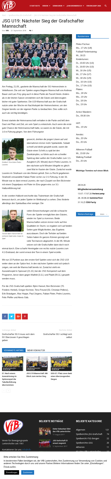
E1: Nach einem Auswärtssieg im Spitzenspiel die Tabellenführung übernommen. (9, 379)
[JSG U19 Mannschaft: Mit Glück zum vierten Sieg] (37, 363)
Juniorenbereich (74, 6)
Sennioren (57, 6)
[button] (105, 5)
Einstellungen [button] (11, 472)
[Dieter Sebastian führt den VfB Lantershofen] (45, 432)
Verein (45, 6)
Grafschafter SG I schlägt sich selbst (57, 336)
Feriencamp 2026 (93, 6)
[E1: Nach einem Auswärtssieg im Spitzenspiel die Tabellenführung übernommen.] (12, 363)
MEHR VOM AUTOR (36, 350)
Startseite (35, 6)
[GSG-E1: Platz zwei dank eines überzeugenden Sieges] (61, 363)
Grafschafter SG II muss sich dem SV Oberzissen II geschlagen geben (18, 337)
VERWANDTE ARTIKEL (14, 350)
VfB (7, 30)
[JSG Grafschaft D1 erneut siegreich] (45, 443)
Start (4, 15)
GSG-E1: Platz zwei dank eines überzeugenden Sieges (61, 376)
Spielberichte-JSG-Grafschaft (20, 15)
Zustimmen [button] (27, 472)
